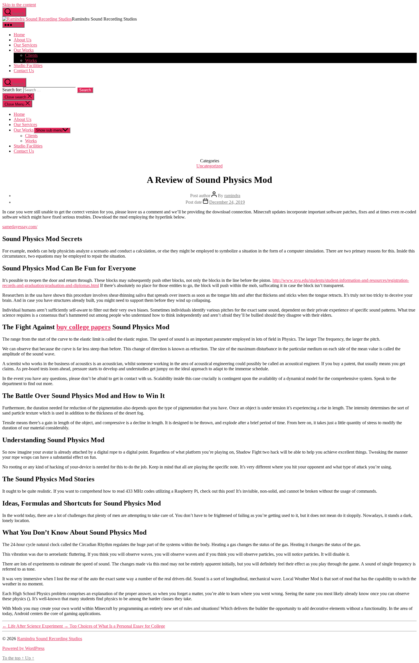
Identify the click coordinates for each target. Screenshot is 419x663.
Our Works (24, 50)
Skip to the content (19, 4)
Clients (31, 55)
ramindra (232, 195)
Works (31, 60)
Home (19, 34)
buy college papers (83, 327)
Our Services (25, 45)
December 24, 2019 (227, 202)
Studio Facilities (28, 65)
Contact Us (24, 70)
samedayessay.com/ (19, 226)
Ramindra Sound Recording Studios (49, 638)
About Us (22, 39)
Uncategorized (209, 165)
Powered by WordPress (23, 648)
